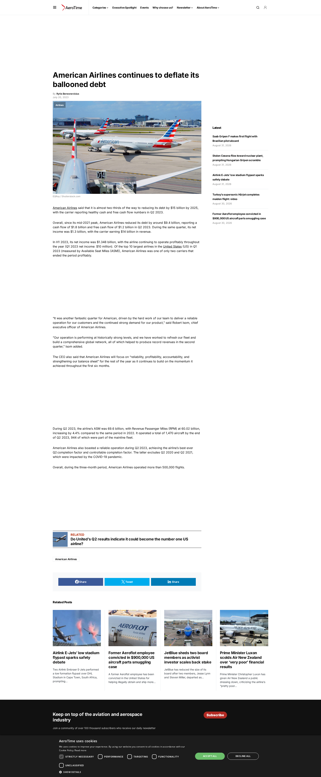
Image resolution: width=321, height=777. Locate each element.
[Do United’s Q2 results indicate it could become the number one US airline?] (60, 539)
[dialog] (160, 756)
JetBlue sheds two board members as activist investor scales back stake (187, 657)
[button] (55, 7)
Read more (80, 750)
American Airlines (65, 208)
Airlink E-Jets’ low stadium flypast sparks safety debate (76, 657)
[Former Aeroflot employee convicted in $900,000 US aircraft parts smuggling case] (132, 628)
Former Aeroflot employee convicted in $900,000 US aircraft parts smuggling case (131, 660)
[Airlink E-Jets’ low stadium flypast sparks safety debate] (77, 628)
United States (172, 246)
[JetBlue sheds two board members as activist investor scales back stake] (188, 628)
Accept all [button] (210, 756)
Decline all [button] (243, 756)
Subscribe (215, 715)
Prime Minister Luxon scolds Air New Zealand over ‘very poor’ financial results (242, 660)
